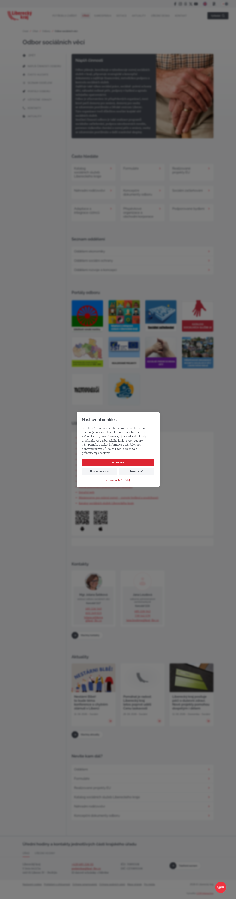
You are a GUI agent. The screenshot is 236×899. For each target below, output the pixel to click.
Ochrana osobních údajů (118, 480)
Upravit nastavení (99, 471)
